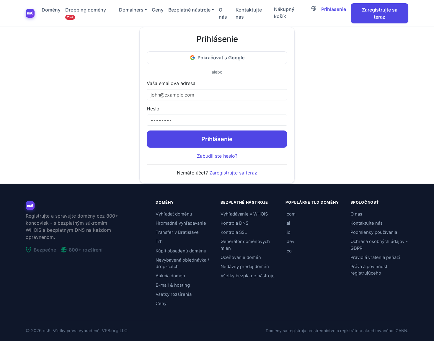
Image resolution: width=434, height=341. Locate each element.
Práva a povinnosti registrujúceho (369, 270)
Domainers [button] (131, 10)
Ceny (158, 10)
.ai (287, 223)
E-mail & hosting (173, 285)
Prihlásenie (333, 9)
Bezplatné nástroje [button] (189, 10)
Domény (51, 10)
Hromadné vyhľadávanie (181, 223)
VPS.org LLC (115, 330)
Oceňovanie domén (241, 257)
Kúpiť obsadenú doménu (181, 251)
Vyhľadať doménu (174, 214)
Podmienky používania (373, 232)
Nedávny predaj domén (245, 266)
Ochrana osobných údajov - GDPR (379, 245)
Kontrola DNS (234, 223)
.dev (289, 241)
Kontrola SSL (234, 232)
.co (288, 251)
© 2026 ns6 (38, 330)
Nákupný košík (284, 12)
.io (288, 232)
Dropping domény (85, 13)
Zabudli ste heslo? (217, 156)
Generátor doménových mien (245, 245)
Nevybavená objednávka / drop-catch (182, 263)
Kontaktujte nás (249, 13)
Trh (159, 241)
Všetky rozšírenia (174, 294)
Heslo (153, 109)
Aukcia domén (170, 275)
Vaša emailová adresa (171, 83)
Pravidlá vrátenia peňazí (375, 257)
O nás (223, 13)
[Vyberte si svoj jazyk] (314, 8)
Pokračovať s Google (221, 58)
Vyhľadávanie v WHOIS (244, 214)
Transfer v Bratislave (177, 232)
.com (290, 214)
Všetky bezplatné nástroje (248, 275)
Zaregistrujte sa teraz (379, 13)
